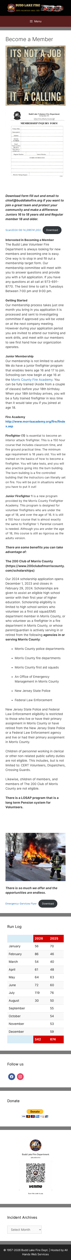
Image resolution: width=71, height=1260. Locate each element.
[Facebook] (11, 1076)
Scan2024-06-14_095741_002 (23, 230)
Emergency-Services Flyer (21, 903)
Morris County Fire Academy (31, 379)
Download (52, 230)
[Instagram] (20, 1076)
